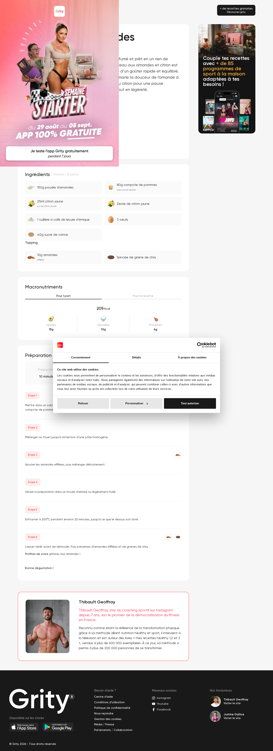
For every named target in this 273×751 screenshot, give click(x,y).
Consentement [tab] (80, 357)
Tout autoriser (190, 403)
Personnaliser (134, 403)
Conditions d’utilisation (109, 702)
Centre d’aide (103, 696)
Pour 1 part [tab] (63, 296)
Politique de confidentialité (112, 708)
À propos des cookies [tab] (192, 357)
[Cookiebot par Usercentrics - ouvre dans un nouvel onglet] (199, 345)
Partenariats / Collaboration (113, 730)
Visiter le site (232, 703)
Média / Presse (104, 724)
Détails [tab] (136, 357)
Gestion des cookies (107, 719)
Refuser (83, 403)
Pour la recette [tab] (143, 296)
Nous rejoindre (103, 713)
